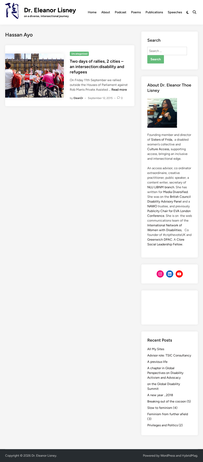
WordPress (167, 455)
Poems (136, 12)
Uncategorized (79, 53)
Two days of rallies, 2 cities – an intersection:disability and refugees (97, 67)
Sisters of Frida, (162, 139)
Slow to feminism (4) (162, 408)
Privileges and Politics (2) (165, 425)
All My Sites (155, 349)
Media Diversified (175, 192)
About (105, 12)
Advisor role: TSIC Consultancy (169, 355)
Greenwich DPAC (159, 239)
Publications (154, 12)
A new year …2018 (160, 395)
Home (92, 12)
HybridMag (189, 455)
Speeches (175, 12)
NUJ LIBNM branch (160, 187)
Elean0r (78, 98)
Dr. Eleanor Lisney (50, 10)
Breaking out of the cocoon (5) (169, 401)
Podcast (120, 12)
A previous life (157, 362)
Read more (119, 89)
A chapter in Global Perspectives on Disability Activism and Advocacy (165, 372)
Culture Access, (158, 149)
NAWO (152, 206)
